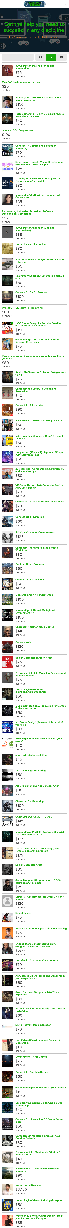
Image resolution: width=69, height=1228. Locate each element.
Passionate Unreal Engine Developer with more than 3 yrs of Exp (33, 357)
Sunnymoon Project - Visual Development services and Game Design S (39, 163)
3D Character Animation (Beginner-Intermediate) (35, 229)
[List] (51, 57)
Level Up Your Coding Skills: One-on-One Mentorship (38, 1104)
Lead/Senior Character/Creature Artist (37, 960)
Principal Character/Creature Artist (35, 532)
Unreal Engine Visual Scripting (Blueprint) (39, 1200)
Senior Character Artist (28, 865)
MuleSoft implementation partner (21, 82)
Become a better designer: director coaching (41, 928)
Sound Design (23, 913)
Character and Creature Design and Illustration (35, 390)
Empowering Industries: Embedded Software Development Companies (27, 212)
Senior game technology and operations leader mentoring (38, 99)
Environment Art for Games (31, 1057)
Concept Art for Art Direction (31, 292)
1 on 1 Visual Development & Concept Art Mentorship (38, 1041)
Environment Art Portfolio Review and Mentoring (37, 1170)
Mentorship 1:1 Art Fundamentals (34, 595)
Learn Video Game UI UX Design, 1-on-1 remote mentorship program (38, 850)
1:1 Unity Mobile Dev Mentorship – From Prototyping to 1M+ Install (38, 180)
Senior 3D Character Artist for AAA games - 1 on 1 (40, 373)
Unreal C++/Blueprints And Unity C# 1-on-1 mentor (39, 898)
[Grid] (40, 57)
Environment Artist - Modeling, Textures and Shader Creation (40, 674)
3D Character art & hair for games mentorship (34, 67)
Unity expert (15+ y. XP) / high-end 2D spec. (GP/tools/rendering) (40, 454)
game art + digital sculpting (31, 755)
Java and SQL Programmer (17, 130)
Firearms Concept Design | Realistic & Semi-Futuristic (40, 261)
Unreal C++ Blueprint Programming (22, 308)
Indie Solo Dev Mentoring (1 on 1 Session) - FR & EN (39, 437)
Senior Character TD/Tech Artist (33, 658)
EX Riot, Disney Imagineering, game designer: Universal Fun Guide (36, 945)
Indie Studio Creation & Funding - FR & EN (39, 420)
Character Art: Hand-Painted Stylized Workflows (36, 549)
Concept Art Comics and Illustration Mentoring (35, 147)
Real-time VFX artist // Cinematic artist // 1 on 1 (39, 277)
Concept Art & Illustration (29, 405)
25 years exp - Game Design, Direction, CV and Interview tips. (40, 470)
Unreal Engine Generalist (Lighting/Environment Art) (30, 691)
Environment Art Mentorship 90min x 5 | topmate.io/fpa (38, 1153)
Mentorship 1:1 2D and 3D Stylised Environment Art (35, 611)
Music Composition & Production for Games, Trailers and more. (40, 707)
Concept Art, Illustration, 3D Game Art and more (39, 1120)
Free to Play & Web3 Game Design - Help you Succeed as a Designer (39, 1217)
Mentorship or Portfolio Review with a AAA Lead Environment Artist (40, 833)
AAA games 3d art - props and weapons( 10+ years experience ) (41, 977)
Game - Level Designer (28, 1185)
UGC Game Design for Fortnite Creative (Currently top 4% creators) (38, 324)
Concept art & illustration (29, 517)
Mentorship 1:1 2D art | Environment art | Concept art (38, 196)
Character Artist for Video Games (34, 627)
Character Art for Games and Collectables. (40, 501)
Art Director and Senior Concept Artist (37, 786)
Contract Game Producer (29, 564)
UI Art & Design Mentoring (30, 770)
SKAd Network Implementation (33, 1025)
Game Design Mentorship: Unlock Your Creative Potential (37, 1137)
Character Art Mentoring (29, 801)
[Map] (61, 57)
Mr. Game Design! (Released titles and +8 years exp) (39, 723)
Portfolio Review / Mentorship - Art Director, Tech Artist (40, 1010)
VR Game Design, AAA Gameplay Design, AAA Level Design (39, 486)
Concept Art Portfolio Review (32, 1072)
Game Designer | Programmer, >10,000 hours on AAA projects (38, 881)
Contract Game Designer (29, 579)
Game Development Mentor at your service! (40, 1087)
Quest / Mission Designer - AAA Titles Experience (37, 993)
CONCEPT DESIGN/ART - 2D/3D (33, 817)
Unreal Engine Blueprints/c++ (32, 244)
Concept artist (23, 642)
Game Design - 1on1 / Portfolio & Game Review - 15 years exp (37, 341)
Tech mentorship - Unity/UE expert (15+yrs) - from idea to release (40, 115)
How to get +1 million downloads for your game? (38, 740)
